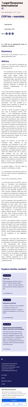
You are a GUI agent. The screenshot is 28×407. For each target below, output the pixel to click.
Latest (3, 384)
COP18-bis (6, 279)
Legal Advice (8, 24)
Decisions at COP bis (9, 303)
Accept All (14, 400)
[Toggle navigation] (2, 8)
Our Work (4, 375)
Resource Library (6, 381)
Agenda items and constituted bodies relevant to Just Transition (13, 328)
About (3, 378)
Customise (7, 404)
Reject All (20, 404)
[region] (14, 397)
